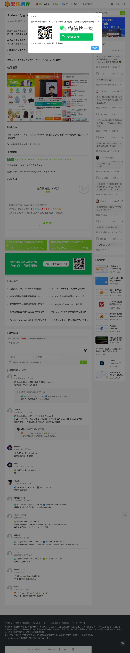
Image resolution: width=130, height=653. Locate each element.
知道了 (95, 48)
